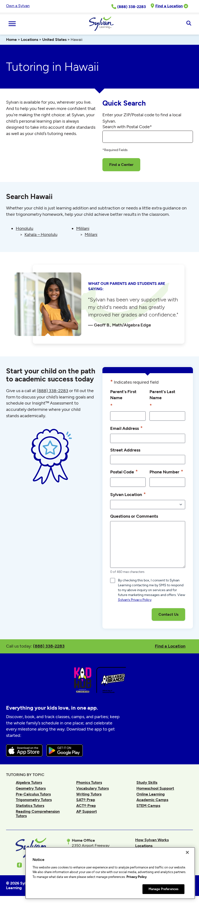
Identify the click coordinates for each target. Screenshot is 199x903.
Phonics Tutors (89, 782)
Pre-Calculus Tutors (33, 794)
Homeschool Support (155, 788)
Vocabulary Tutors (92, 788)
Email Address (126, 428)
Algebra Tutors (29, 782)
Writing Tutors (88, 794)
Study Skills (146, 782)
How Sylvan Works (152, 840)
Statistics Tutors (30, 805)
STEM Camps (148, 805)
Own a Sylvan (18, 5)
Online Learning (150, 794)
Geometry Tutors (31, 788)
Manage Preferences (163, 889)
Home (11, 39)
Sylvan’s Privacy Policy (134, 600)
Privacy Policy (136, 877)
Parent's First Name (123, 399)
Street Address (125, 449)
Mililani (82, 228)
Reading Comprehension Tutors (38, 813)
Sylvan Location (128, 494)
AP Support (86, 811)
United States (54, 39)
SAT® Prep (85, 799)
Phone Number (166, 472)
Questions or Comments (134, 516)
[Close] (187, 852)
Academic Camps (152, 799)
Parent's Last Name (162, 399)
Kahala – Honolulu (41, 234)
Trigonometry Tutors (34, 799)
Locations (29, 39)
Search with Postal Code (127, 126)
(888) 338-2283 (49, 646)
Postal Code (124, 472)
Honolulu (24, 228)
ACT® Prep (86, 805)
